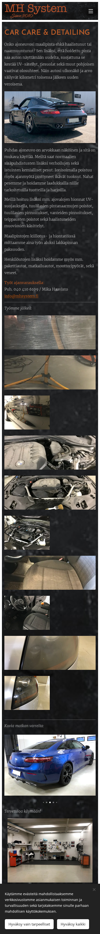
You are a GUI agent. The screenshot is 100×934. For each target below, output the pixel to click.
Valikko (91, 11)
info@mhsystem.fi (21, 296)
